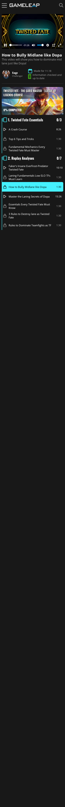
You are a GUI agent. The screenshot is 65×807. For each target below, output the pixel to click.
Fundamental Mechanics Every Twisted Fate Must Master (27, 148)
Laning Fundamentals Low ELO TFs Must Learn (29, 177)
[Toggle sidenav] (4, 5)
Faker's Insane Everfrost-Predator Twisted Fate (28, 167)
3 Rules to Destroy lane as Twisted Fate (29, 215)
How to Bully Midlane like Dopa (27, 186)
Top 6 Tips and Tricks (21, 139)
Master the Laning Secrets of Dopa (29, 196)
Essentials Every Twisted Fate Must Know (29, 205)
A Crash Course (18, 129)
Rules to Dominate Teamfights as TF (30, 225)
